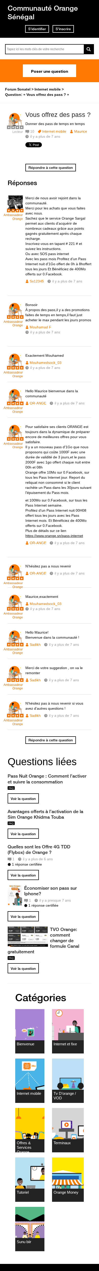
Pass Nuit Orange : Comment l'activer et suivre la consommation (47, 778)
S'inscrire (63, 29)
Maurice (80, 131)
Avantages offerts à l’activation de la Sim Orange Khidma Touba (45, 814)
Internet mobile (54, 131)
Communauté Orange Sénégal (43, 12)
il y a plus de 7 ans (67, 281)
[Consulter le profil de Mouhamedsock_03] (15, 367)
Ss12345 (37, 281)
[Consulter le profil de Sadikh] (15, 644)
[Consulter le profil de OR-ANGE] (15, 402)
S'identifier (37, 29)
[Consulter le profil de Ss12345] (15, 209)
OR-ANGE (38, 403)
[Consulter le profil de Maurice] (15, 126)
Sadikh (35, 644)
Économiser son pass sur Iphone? (50, 890)
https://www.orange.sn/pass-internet (54, 536)
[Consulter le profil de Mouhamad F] (15, 316)
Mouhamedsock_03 (45, 363)
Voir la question (23, 798)
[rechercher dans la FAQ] (89, 49)
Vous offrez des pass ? (58, 114)
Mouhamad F (40, 327)
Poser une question (49, 71)
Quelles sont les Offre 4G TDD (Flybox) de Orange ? (39, 849)
